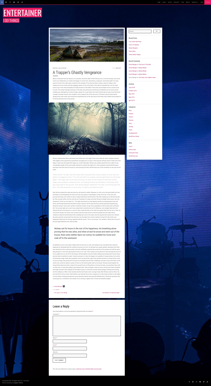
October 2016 (133, 90)
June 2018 (132, 87)
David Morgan (58, 286)
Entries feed (132, 149)
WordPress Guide (134, 136)
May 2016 (132, 94)
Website (55, 352)
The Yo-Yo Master (134, 45)
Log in (130, 146)
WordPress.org (133, 156)
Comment (56, 314)
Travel (130, 130)
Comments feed (133, 153)
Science (131, 120)
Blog (54, 68)
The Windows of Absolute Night (110, 292)
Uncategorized (133, 133)
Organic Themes (18, 383)
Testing (131, 126)
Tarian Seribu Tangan (135, 54)
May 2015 (132, 97)
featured (57, 289)
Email (55, 345)
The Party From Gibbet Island (147, 77)
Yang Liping (132, 51)
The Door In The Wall (145, 64)
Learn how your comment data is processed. (88, 369)
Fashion (131, 113)
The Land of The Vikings (60, 292)
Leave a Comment (62, 68)
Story (56, 68)
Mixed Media (142, 68)
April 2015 (132, 100)
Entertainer (22, 12)
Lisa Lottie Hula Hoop (135, 41)
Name (55, 338)
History (131, 117)
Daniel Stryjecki (133, 48)
